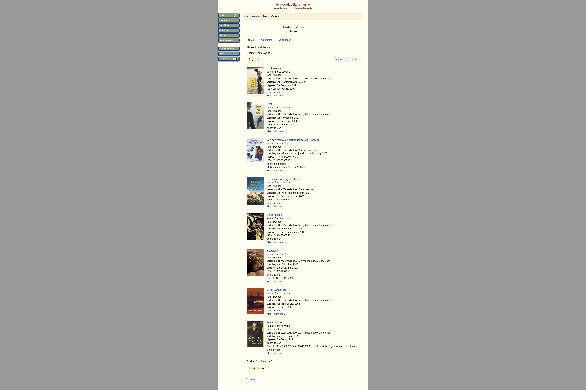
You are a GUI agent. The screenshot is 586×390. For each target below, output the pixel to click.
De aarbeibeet (275, 214)
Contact (223, 58)
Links (221, 54)
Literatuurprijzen (227, 40)
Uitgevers (224, 35)
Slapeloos (272, 250)
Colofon (250, 379)
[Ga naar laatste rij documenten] (270, 59)
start (246, 16)
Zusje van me (274, 322)
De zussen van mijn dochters (283, 179)
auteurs (256, 16)
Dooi (269, 104)
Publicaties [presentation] (266, 39)
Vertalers (223, 30)
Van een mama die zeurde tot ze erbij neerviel (293, 139)
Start (221, 15)
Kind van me (274, 68)
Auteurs (223, 20)
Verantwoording (226, 48)
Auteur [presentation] (250, 39)
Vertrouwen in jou (276, 289)
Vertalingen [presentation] (285, 39)
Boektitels (224, 25)
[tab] (250, 40)
